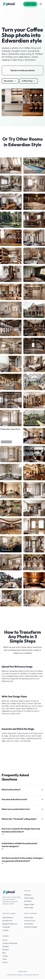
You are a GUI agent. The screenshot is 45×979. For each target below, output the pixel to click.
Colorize (5, 930)
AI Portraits (27, 901)
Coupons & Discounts (10, 943)
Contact (5, 956)
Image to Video (29, 904)
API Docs (6, 949)
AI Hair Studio (28, 924)
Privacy (5, 962)
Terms (5, 959)
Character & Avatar (30, 927)
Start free (30, 4)
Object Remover (8, 917)
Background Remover (10, 924)
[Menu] (40, 4)
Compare (6, 946)
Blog (4, 953)
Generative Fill (7, 921)
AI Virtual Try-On (29, 921)
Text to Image (28, 907)
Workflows (27, 895)
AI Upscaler (6, 927)
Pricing (5, 940)
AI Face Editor (28, 917)
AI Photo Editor (29, 898)
